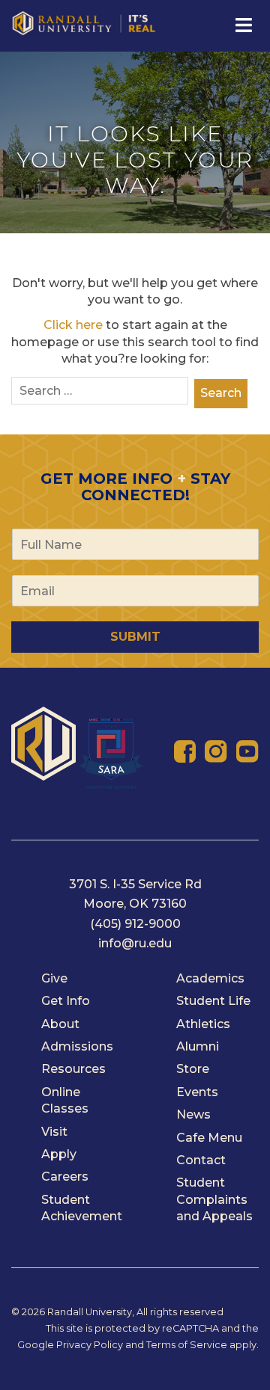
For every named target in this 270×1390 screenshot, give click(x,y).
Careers (64, 1176)
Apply (58, 1154)
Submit (135, 637)
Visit (54, 1132)
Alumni (197, 1046)
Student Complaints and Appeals (214, 1199)
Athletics (203, 1024)
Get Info (65, 1001)
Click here (73, 325)
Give (54, 978)
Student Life (213, 1001)
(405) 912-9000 (135, 924)
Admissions (77, 1046)
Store (192, 1069)
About (60, 1024)
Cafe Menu (209, 1138)
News (193, 1114)
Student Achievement (81, 1208)
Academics (210, 978)
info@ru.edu (135, 943)
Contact (201, 1160)
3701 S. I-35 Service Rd (135, 884)
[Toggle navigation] (242, 26)
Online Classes (64, 1100)
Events (197, 1092)
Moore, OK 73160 (135, 904)
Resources (73, 1069)
